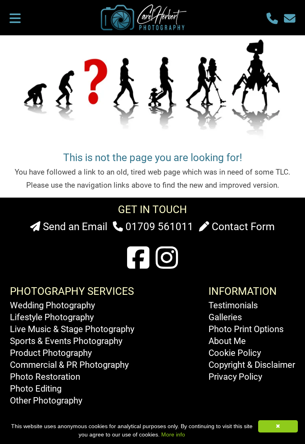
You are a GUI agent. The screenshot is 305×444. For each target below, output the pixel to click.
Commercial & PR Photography (69, 364)
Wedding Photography (52, 305)
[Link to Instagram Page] (167, 258)
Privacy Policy (235, 376)
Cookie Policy (234, 353)
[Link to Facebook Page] (138, 258)
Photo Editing (36, 388)
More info (173, 434)
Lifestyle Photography (52, 317)
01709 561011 (158, 227)
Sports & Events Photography (66, 341)
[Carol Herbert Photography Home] (145, 29)
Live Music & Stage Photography (72, 329)
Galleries (225, 317)
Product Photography (51, 353)
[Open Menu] (15, 18)
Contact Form (242, 227)
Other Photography (46, 400)
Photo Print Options (246, 329)
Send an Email (74, 227)
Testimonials (233, 305)
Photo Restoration (45, 376)
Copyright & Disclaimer (251, 364)
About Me (227, 341)
